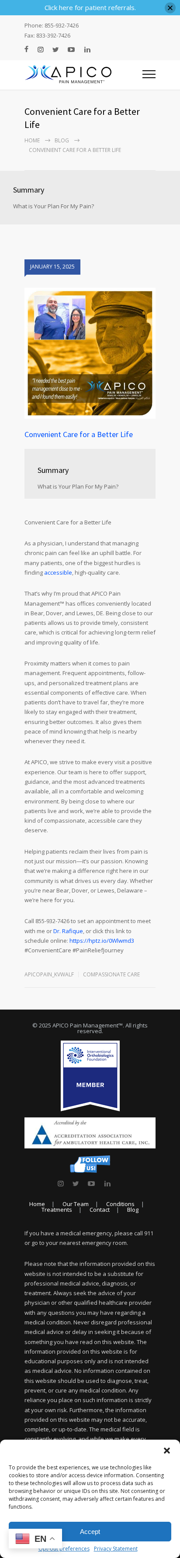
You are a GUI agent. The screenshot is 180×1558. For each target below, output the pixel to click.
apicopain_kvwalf (49, 974)
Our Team (75, 1204)
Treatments (57, 1209)
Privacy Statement (116, 1548)
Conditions (120, 1204)
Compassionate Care (111, 974)
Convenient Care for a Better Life (78, 434)
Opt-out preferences (64, 1548)
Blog (62, 140)
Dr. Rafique (68, 931)
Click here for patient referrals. (90, 7)
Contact (100, 1209)
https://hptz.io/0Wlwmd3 (101, 940)
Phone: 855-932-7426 (51, 25)
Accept (90, 1531)
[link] (60, 1183)
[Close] (170, 7)
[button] (167, 1450)
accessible (58, 572)
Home (32, 140)
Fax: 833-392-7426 (47, 35)
